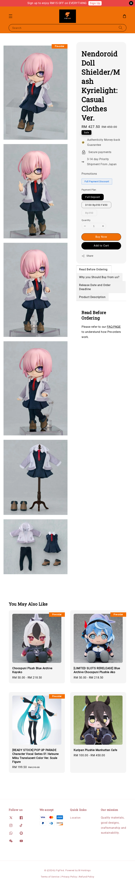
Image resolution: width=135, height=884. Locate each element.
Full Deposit (92, 197)
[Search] (120, 27)
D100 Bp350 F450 (96, 205)
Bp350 (89, 212)
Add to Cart (101, 245)
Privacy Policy (69, 876)
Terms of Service (50, 876)
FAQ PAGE (114, 327)
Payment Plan (89, 189)
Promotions (89, 173)
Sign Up (95, 3)
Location (75, 817)
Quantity (86, 220)
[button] (10, 16)
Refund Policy (86, 876)
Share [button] (89, 255)
